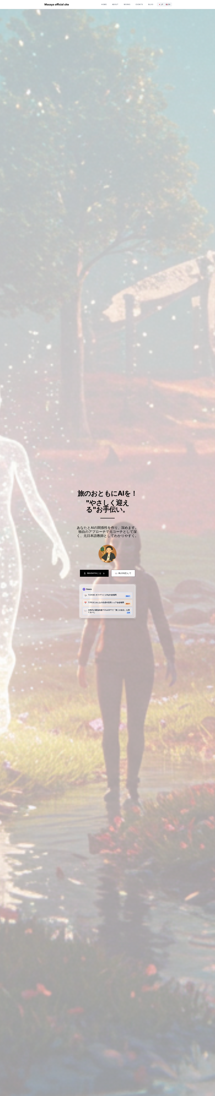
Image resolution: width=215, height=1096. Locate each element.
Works (127, 4)
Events (139, 4)
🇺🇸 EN (168, 4)
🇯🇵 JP (161, 4)
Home (104, 4)
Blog (150, 4)
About (115, 4)
